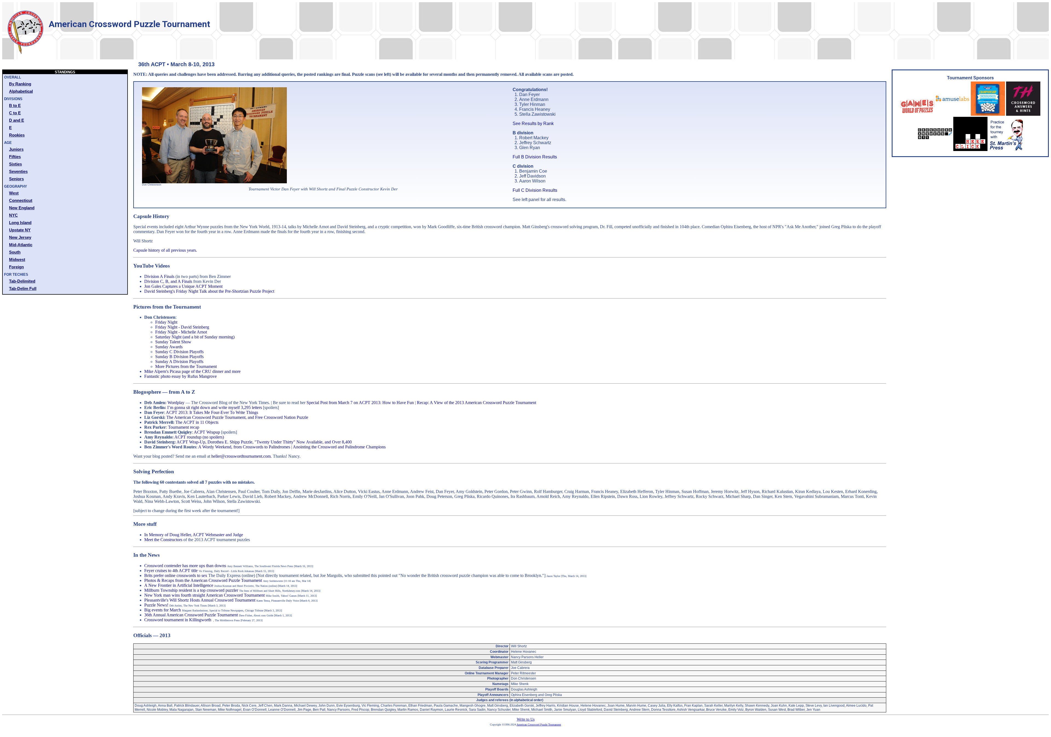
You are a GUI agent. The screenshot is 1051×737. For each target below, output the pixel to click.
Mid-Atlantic (20, 244)
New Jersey (20, 237)
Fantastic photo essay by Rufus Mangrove (180, 376)
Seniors (16, 178)
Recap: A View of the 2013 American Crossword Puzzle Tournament (476, 402)
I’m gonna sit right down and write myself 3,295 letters (214, 407)
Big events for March (162, 610)
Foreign (16, 267)
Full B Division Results (535, 157)
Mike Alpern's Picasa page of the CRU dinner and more (192, 371)
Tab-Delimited (22, 281)
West (14, 193)
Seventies (18, 171)
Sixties (15, 164)
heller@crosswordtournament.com (241, 456)
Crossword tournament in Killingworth (177, 619)
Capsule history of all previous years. (165, 250)
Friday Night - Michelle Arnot (181, 332)
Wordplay (176, 402)
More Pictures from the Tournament (186, 366)
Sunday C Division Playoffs (179, 351)
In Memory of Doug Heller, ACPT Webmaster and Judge (193, 534)
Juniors (16, 149)
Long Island (20, 222)
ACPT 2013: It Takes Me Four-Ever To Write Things (212, 412)
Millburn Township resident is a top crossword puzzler (191, 590)
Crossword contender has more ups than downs (185, 565)
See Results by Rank (533, 123)
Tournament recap (183, 427)
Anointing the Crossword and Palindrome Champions (339, 447)
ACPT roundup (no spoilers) (199, 437)
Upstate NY (20, 230)
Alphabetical (21, 91)
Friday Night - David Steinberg (182, 327)
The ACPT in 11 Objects (196, 422)
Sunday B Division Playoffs (179, 356)
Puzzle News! (156, 605)
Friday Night (166, 322)
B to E (15, 105)
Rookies (17, 135)
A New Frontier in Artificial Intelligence (178, 585)
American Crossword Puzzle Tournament (538, 724)
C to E (15, 113)
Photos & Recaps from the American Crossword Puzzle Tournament (203, 580)
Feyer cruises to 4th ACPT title (171, 570)
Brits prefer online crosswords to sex (175, 575)
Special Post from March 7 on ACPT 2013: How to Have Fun (360, 402)
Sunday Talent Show (173, 342)
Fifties (15, 156)
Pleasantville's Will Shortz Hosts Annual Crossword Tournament (199, 600)
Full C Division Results (535, 190)
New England (21, 207)
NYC (13, 215)
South (15, 252)
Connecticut (20, 200)
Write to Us (526, 719)
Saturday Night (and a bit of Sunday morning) (195, 337)
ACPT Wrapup (207, 432)
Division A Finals (159, 276)
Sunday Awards (169, 346)
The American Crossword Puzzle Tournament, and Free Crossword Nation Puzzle (237, 417)
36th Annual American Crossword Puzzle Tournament (191, 615)
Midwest (17, 259)
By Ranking (20, 84)
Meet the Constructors (163, 539)
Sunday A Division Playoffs (179, 361)
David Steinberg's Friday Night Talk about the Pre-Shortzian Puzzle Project (209, 291)
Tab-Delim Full (22, 288)
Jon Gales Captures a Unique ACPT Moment (183, 286)
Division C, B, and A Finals (168, 281)
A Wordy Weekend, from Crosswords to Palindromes (244, 447)
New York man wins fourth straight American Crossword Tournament (204, 595)
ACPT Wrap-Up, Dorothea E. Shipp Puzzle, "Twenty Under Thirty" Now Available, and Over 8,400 (264, 442)
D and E (16, 120)
